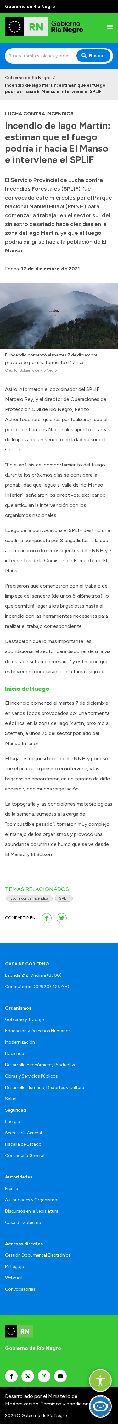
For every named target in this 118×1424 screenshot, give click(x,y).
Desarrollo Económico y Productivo (41, 1065)
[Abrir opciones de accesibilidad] (100, 1380)
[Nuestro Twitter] (27, 1376)
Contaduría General (24, 1155)
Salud (11, 1099)
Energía (12, 1121)
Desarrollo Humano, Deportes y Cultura (44, 1087)
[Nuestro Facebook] (11, 1376)
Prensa (11, 1188)
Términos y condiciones (67, 1404)
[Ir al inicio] (45, 28)
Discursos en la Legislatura (32, 1211)
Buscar (97, 56)
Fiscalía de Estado (23, 1144)
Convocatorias (20, 1289)
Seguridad (15, 1110)
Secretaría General (23, 1133)
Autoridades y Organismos (32, 1199)
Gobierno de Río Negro (28, 77)
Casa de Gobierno (23, 1222)
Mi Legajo (14, 1266)
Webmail (13, 1278)
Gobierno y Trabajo (24, 1019)
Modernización (20, 1042)
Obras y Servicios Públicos (31, 1076)
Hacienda (14, 1053)
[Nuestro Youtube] (60, 1376)
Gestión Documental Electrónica (38, 1255)
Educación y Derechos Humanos (38, 1030)
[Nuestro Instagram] (44, 1376)
